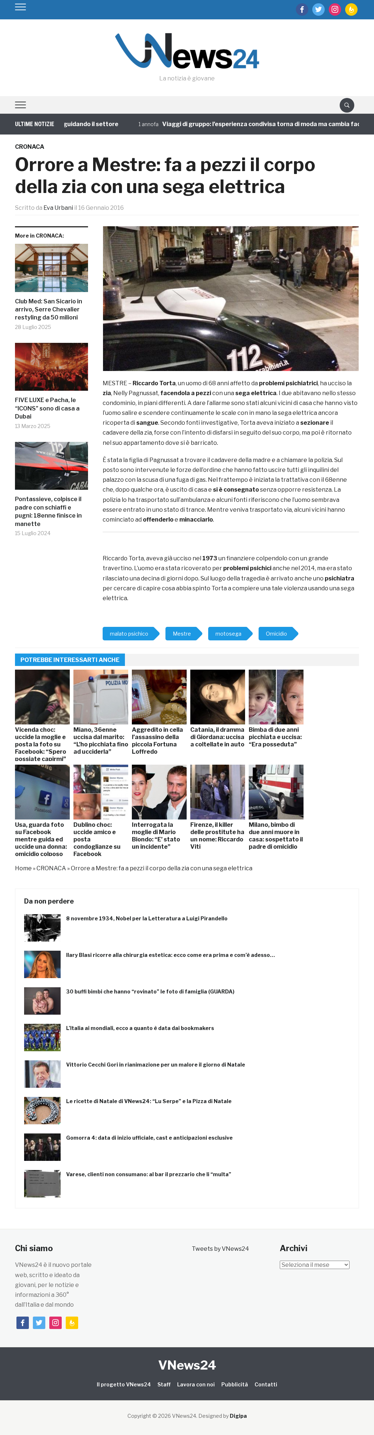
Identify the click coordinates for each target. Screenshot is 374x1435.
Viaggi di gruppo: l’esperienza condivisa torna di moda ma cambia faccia (241, 124)
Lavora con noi (196, 1384)
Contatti (266, 1384)
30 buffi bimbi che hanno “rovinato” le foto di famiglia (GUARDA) (150, 991)
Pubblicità (234, 1384)
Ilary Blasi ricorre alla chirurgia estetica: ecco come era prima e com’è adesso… (170, 955)
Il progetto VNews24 (124, 1384)
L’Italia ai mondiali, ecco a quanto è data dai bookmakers (140, 1028)
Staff (164, 1384)
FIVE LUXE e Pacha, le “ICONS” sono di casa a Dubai (47, 408)
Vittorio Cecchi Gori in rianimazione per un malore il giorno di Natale (155, 1064)
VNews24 (187, 1365)
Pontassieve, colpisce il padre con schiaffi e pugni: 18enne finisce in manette (48, 511)
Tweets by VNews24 (220, 1248)
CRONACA (29, 146)
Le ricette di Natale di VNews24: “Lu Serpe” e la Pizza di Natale (149, 1101)
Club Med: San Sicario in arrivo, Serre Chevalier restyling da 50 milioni (48, 309)
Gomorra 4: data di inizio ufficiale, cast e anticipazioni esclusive (149, 1138)
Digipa (238, 1416)
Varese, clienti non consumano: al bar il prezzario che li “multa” (148, 1174)
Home (23, 868)
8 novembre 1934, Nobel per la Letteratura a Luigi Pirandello (147, 918)
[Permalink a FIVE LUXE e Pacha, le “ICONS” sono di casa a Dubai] (51, 370)
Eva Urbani (58, 207)
